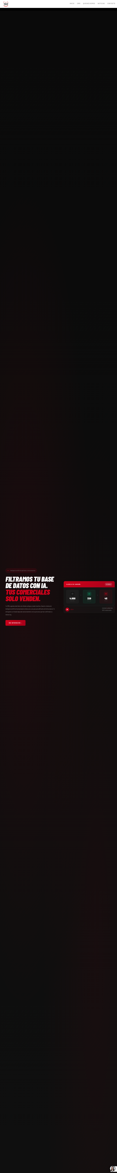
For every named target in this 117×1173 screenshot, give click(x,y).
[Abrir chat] (112, 1168)
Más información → (15, 623)
